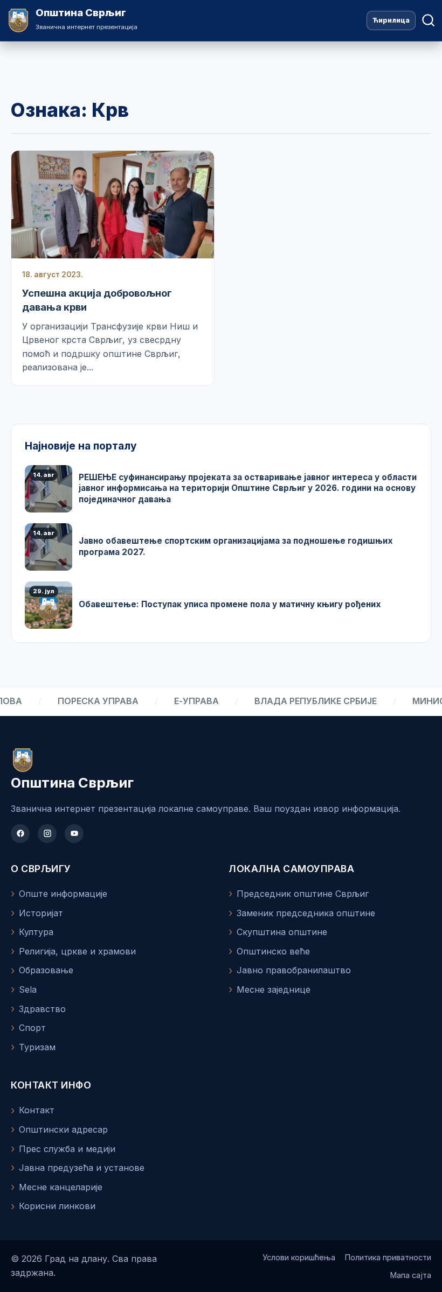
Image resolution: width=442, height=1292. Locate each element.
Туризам (37, 1047)
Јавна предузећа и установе (81, 1167)
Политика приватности (388, 1257)
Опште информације (63, 893)
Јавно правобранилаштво (294, 970)
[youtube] (74, 833)
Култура (36, 931)
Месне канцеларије (60, 1187)
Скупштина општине (282, 931)
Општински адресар (63, 1129)
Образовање (46, 970)
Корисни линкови (57, 1205)
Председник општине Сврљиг (303, 893)
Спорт (32, 1027)
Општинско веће (273, 951)
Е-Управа (189, 701)
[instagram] (47, 833)
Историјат (41, 913)
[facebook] (20, 833)
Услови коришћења (299, 1257)
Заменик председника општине (306, 913)
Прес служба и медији (67, 1148)
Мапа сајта (410, 1275)
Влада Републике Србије (308, 701)
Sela (28, 989)
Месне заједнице (273, 989)
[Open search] (428, 20)
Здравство (42, 1008)
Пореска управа (91, 701)
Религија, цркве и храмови (77, 951)
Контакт (36, 1110)
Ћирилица (391, 20)
